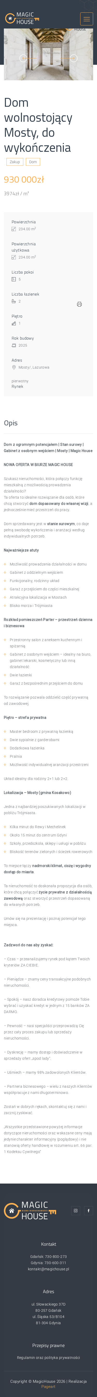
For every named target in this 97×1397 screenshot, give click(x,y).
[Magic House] (22, 18)
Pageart (48, 1386)
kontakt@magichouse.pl (48, 1269)
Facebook (88, 1210)
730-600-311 (55, 1263)
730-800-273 (56, 1257)
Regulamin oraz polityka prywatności (48, 1358)
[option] (48, 54)
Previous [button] (28, 58)
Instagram (75, 1210)
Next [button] (69, 58)
